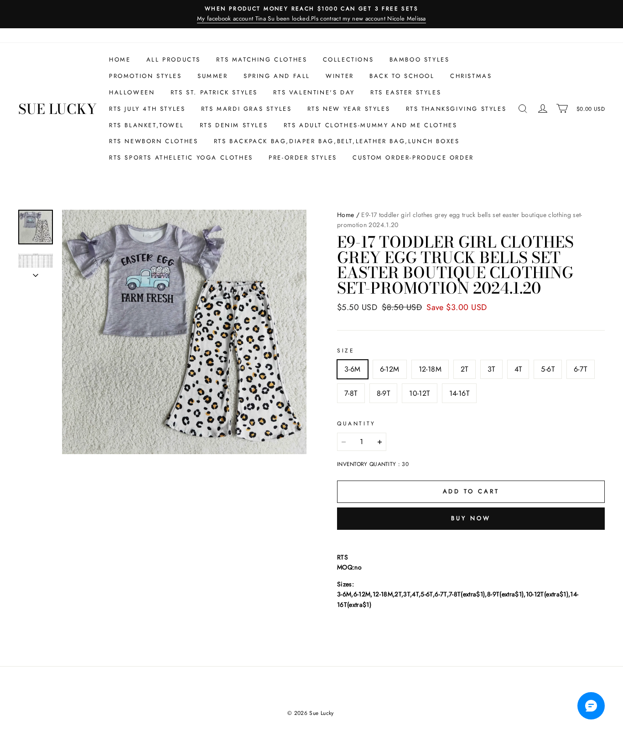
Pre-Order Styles (303, 157)
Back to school (401, 76)
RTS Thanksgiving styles (456, 108)
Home (119, 59)
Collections (348, 59)
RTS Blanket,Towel (146, 125)
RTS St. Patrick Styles (214, 92)
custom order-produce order (413, 157)
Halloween (132, 92)
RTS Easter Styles (405, 92)
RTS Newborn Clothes (153, 141)
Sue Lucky (57, 108)
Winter (340, 76)
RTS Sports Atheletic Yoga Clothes (181, 157)
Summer (212, 76)
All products (173, 59)
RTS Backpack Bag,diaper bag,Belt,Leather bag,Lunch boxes (337, 141)
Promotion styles (145, 76)
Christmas (471, 76)
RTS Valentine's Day (313, 92)
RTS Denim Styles (234, 125)
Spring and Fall (277, 76)
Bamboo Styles (419, 59)
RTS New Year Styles (348, 108)
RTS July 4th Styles (147, 108)
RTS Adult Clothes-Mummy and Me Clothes (370, 125)
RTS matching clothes (261, 59)
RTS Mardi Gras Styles (246, 108)
